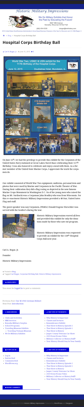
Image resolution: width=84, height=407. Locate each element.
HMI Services (10, 321)
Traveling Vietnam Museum (19, 331)
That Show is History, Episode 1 (59, 328)
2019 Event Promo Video (56, 336)
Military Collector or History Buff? (61, 339)
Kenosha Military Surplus (16, 323)
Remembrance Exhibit (55, 323)
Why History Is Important (57, 318)
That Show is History (55, 331)
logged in (18, 288)
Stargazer (69, 403)
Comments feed (11, 361)
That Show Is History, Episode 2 (59, 326)
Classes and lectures (55, 321)
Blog (14, 271)
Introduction (18, 304)
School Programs (12, 326)
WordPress (58, 403)
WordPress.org (11, 363)
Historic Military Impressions (50, 274)
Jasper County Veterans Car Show (60, 334)
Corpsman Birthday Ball (29, 274)
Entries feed (10, 358)
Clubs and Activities (13, 318)
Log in (7, 356)
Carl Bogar (15, 274)
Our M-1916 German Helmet (28, 301)
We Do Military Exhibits (15, 334)
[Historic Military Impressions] (42, 20)
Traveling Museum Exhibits (16, 328)
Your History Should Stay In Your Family (63, 341)
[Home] (4, 35)
